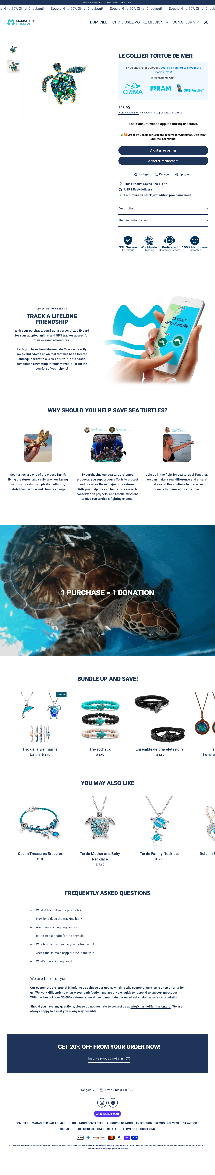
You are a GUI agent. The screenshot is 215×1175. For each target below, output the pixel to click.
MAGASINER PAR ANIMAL (48, 1123)
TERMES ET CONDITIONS (139, 1129)
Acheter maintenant (163, 161)
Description (126, 208)
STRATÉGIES (191, 1123)
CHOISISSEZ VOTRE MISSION (138, 22)
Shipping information (133, 220)
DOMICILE (99, 22)
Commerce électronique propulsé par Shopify (107, 1148)
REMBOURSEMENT (167, 1123)
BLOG (72, 1123)
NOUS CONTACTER (91, 1123)
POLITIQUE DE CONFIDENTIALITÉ (97, 1129)
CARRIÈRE (66, 1129)
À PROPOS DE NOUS (120, 1123)
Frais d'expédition (128, 112)
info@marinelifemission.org (151, 1006)
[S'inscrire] (127, 1059)
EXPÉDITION (144, 1123)
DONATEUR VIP (186, 22)
